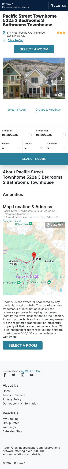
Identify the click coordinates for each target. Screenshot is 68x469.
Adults (28, 143)
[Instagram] (22, 375)
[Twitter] (13, 375)
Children (52, 143)
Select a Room (34, 49)
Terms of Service (14, 395)
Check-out (42, 130)
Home (7, 391)
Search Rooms (34, 158)
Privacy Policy (12, 399)
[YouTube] (31, 375)
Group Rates (11, 423)
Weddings (9, 427)
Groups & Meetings (48, 109)
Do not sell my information (20, 403)
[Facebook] (4, 375)
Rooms (6, 143)
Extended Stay (12, 431)
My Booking (10, 418)
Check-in (7, 130)
